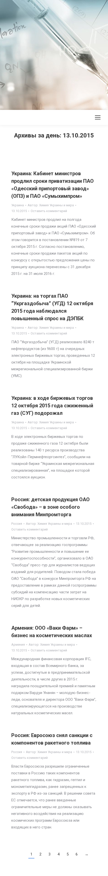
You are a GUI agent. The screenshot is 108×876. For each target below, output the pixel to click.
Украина (17, 205)
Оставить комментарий (49, 211)
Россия (16, 523)
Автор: (51, 205)
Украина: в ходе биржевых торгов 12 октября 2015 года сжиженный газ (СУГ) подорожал (52, 405)
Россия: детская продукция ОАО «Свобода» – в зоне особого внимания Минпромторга (50, 506)
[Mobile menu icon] (97, 117)
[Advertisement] (54, 54)
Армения (18, 644)
